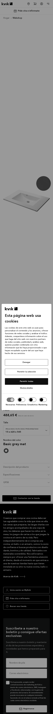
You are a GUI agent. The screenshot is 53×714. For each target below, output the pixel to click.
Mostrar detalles (26, 388)
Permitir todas (26, 381)
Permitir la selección (26, 372)
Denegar (26, 362)
